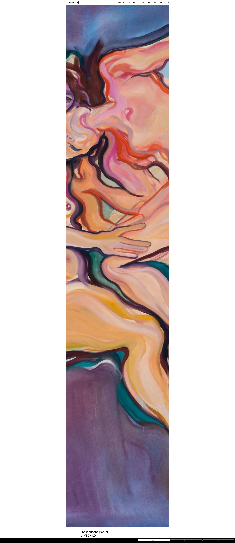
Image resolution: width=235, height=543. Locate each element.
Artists (128, 2)
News (148, 2)
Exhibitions (121, 2)
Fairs (134, 2)
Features (141, 2)
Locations (161, 2)
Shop (154, 2)
